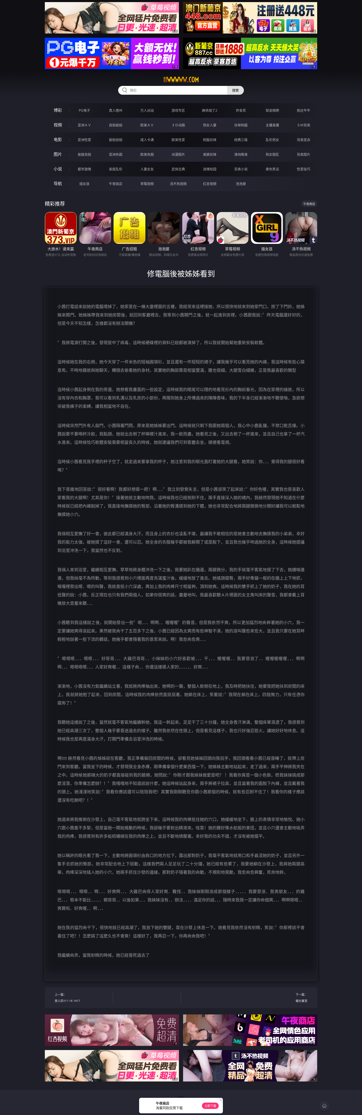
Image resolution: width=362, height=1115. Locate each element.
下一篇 (301, 997)
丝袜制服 (241, 125)
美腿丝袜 (209, 154)
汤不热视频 (178, 183)
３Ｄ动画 (178, 125)
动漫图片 (178, 154)
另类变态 (303, 139)
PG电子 (84, 110)
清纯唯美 (241, 154)
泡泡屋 (241, 183)
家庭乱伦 (115, 169)
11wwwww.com (181, 79)
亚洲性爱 (84, 139)
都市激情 (84, 169)
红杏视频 (209, 183)
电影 (58, 139)
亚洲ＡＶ (84, 125)
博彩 (58, 110)
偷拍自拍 (115, 139)
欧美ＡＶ (147, 125)
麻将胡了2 (209, 110)
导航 (58, 183)
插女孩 (84, 183)
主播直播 (272, 125)
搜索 (235, 90)
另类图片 (303, 154)
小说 (58, 169)
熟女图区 (272, 154)
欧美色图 (147, 154)
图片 (58, 154)
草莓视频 (147, 183)
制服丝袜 (209, 139)
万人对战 (147, 110)
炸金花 (241, 110)
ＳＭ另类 (303, 125)
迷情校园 (209, 169)
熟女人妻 (209, 125)
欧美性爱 (178, 139)
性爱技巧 (303, 169)
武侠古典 (178, 169)
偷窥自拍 (84, 154)
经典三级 (241, 139)
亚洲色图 (115, 154)
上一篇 (67, 997)
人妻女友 (147, 169)
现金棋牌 (272, 110)
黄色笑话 (272, 169)
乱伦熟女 (272, 139)
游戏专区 (178, 110)
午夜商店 (115, 183)
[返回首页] (324, 1106)
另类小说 (241, 169)
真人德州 (115, 110)
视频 (58, 125)
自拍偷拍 (115, 125)
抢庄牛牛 (303, 110)
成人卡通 (147, 139)
